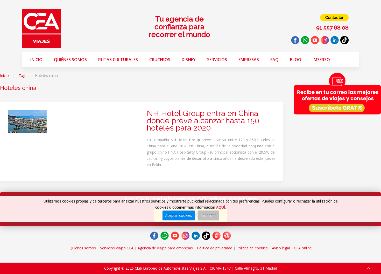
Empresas (248, 59)
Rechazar (208, 215)
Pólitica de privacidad (214, 248)
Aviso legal (281, 248)
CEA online (303, 248)
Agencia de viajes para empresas (165, 248)
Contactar (334, 17)
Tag (22, 75)
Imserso (321, 59)
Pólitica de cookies (252, 248)
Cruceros (159, 59)
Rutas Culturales (118, 59)
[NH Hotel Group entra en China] (27, 120)
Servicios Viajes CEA (116, 248)
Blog (295, 59)
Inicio (36, 59)
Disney (189, 59)
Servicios (217, 59)
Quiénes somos (70, 59)
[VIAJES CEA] (41, 28)
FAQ (274, 59)
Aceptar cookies (178, 215)
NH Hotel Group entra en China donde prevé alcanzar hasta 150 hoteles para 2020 (203, 120)
